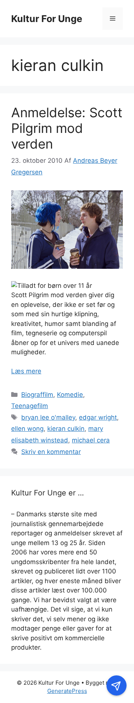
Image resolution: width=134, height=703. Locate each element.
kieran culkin (65, 428)
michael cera (91, 440)
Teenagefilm (29, 406)
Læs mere (26, 371)
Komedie (70, 394)
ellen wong (27, 428)
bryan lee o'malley (48, 417)
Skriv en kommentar (51, 451)
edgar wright (98, 417)
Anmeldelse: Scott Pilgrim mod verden (66, 128)
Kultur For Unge (46, 18)
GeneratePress (67, 690)
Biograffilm (37, 394)
